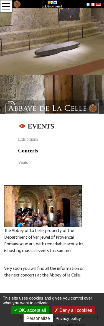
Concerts (28, 151)
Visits (23, 162)
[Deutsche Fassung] (98, 4)
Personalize (38, 318)
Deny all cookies (75, 310)
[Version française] (88, 4)
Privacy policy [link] (68, 318)
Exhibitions (28, 139)
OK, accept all (31, 310)
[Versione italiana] (93, 4)
